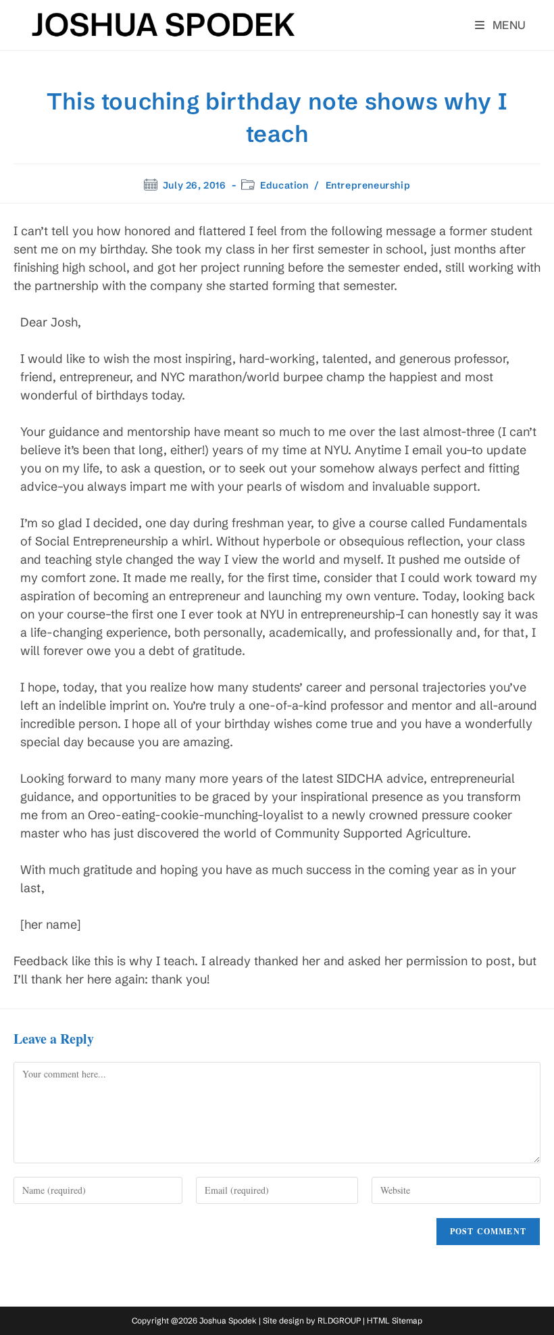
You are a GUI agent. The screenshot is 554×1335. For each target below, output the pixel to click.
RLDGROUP (339, 1320)
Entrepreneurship (368, 185)
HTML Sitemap (394, 1320)
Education (284, 185)
